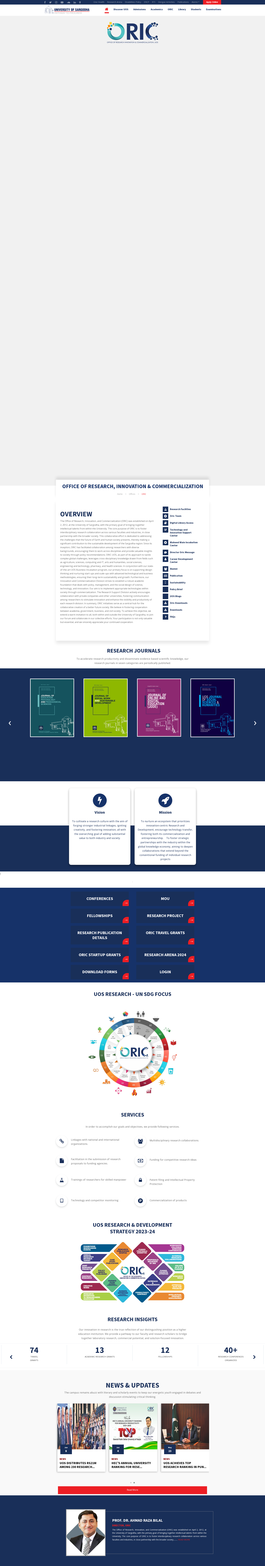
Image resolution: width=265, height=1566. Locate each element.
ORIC (170, 9)
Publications (183, 2)
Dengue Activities (166, 2)
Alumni (173, 568)
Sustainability (178, 582)
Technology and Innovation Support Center (180, 532)
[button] (130, 1482)
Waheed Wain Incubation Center (184, 544)
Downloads (176, 609)
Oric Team (175, 515)
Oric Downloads (178, 602)
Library (182, 9)
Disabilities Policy (133, 2)
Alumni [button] (195, 2)
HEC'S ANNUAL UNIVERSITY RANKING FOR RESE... (79, 1465)
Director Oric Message (182, 552)
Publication (176, 575)
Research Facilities (180, 509)
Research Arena (114, 2)
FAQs (172, 616)
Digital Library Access (181, 522)
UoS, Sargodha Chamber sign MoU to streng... (182, 1465)
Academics (157, 9)
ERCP (146, 2)
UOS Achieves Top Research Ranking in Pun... (133, 1465)
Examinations (213, 9)
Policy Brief (176, 589)
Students (196, 9)
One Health (98, 2)
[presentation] (9, 722)
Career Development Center (181, 560)
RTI (153, 2)
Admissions (139, 9)
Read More (132, 1489)
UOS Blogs (175, 596)
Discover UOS (121, 9)
